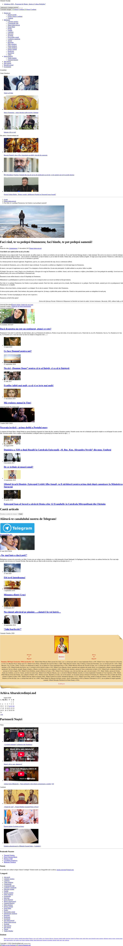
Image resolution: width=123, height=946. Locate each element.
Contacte (10, 18)
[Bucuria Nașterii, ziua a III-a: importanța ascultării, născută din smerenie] (21, 152)
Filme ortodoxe (12, 46)
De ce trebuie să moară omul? (18, 467)
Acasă (6, 199)
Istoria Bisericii (8, 900)
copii (34, 938)
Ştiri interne (7, 61)
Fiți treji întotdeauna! (14, 577)
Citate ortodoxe (12, 47)
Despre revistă (12, 15)
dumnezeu (56, 938)
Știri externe (7, 63)
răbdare (31, 940)
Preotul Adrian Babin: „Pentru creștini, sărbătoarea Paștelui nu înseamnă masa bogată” (30, 194)
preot (20, 940)
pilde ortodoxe (10, 940)
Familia (10, 30)
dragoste (47, 938)
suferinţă (54, 940)
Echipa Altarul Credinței (15, 16)
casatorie (16, 938)
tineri (61, 940)
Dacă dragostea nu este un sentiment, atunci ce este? (25, 329)
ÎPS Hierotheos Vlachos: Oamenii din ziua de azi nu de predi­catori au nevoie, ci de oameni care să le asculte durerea (39, 175)
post (14, 940)
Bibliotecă (7, 20)
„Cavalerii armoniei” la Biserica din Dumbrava (18, 744)
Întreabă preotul (8, 65)
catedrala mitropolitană (23, 938)
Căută (20, 514)
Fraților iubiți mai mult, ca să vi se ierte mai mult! (29, 385)
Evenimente (7, 67)
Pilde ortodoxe (12, 44)
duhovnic (51, 938)
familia (60, 938)
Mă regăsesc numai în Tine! (17, 402)
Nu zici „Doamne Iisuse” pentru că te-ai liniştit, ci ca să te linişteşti (36, 368)
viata (63, 940)
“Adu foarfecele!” (12, 629)
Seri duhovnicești (9, 920)
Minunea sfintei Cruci (15, 594)
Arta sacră (7, 877)
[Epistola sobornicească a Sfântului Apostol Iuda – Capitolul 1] (21, 843)
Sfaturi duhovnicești (14, 25)
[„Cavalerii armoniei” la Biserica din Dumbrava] (21, 741)
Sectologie (11, 53)
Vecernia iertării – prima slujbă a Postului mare (23, 427)
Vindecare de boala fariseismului (21, 306)
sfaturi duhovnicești (38, 940)
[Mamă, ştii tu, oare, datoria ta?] (21, 761)
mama (97, 938)
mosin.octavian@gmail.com (65, 870)
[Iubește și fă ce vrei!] (21, 129)
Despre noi (7, 13)
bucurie (12, 938)
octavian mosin (119, 938)
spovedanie (49, 940)
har (75, 938)
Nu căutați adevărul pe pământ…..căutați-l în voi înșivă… (32, 612)
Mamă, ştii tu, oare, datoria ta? (13, 764)
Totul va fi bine (8, 93)
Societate (10, 35)
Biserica (5, 938)
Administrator (13, 248)
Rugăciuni (11, 51)
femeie (72, 938)
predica (17, 940)
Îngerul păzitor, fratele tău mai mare (22, 304)
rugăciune (27, 940)
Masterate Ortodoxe (10, 862)
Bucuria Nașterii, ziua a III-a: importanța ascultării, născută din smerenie (25, 155)
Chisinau (31, 938)
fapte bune (68, 938)
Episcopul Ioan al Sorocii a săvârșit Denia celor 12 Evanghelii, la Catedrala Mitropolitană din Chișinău (55, 504)
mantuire (101, 938)
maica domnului (92, 938)
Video (9, 54)
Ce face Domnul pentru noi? (18, 351)
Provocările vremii (13, 37)
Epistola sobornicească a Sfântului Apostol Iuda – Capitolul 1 (22, 846)
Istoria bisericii (8, 56)
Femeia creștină (8, 893)
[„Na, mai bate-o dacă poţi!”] (17, 549)
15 (11, 706)
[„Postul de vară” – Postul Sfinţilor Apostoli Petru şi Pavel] (21, 803)
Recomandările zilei (6, 534)
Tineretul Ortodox (9, 855)
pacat (5, 940)
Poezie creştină (12, 49)
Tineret (10, 41)
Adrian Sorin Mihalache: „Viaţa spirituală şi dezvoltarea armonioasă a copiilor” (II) (29, 784)
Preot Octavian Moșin (10, 857)
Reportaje (11, 42)
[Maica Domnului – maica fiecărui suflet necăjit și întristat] (21, 109)
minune (110, 938)
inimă (84, 938)
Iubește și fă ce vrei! (10, 132)
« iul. (1, 714)
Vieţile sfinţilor (12, 58)
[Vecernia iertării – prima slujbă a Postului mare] (17, 421)
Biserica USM (8, 859)
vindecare (67, 940)
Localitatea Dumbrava (10, 860)
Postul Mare (11, 27)
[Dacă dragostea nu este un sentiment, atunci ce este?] (17, 323)
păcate (23, 940)
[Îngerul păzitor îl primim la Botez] (21, 823)
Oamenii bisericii (13, 60)
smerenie (45, 940)
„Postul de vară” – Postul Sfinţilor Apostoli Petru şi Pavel (21, 807)
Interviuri (10, 34)
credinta (40, 938)
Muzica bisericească (10, 901)
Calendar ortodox (13, 21)
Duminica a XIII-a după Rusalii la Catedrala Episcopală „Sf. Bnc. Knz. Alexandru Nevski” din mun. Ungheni (57, 449)
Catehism (10, 32)
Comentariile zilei (13, 23)
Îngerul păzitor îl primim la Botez (14, 826)
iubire (87, 938)
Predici (10, 28)
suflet (58, 940)
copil (37, 938)
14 (9, 706)
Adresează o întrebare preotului (9, 7)
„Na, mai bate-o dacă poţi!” (13, 555)
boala (9, 938)
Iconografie (7, 896)
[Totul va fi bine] (21, 89)
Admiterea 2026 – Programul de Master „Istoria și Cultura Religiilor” (25, 4)
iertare (81, 938)
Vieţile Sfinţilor (8, 931)
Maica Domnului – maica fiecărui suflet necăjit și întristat (21, 112)
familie (63, 938)
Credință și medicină (14, 39)
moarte (113, 938)
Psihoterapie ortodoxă (10, 913)
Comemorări (7, 884)
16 (13, 706)
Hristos (77, 938)
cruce (43, 938)
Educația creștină (9, 889)
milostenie (106, 938)
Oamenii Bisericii (9, 903)
